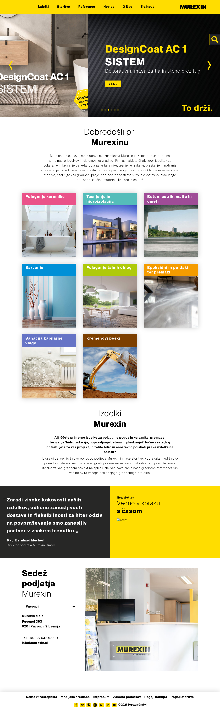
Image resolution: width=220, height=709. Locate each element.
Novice (109, 6)
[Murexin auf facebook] (76, 705)
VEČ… (113, 84)
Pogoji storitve (182, 697)
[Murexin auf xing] (101, 705)
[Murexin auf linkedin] (108, 705)
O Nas (127, 6)
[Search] (215, 39)
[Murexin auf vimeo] (82, 705)
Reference (86, 6)
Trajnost (147, 6)
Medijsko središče (75, 697)
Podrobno (49, 231)
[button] (7, 701)
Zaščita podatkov (127, 697)
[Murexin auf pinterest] (88, 705)
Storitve (63, 6)
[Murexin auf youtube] (114, 705)
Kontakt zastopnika (41, 697)
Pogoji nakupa (155, 697)
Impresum (101, 697)
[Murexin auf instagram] (95, 705)
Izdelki (43, 6)
